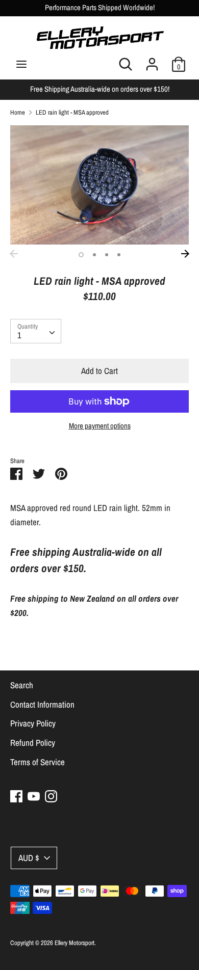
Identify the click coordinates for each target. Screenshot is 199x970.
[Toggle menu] (21, 64)
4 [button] (118, 254)
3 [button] (106, 254)
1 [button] (81, 254)
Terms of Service (37, 762)
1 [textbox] (19, 335)
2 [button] (94, 254)
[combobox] (35, 331)
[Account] (152, 61)
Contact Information (42, 704)
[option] (99, 184)
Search (21, 685)
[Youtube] (34, 796)
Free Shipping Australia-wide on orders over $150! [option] (99, 89)
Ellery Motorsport (74, 942)
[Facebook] (16, 796)
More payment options (100, 426)
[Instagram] (51, 796)
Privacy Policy (33, 723)
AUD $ (28, 858)
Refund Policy (32, 742)
